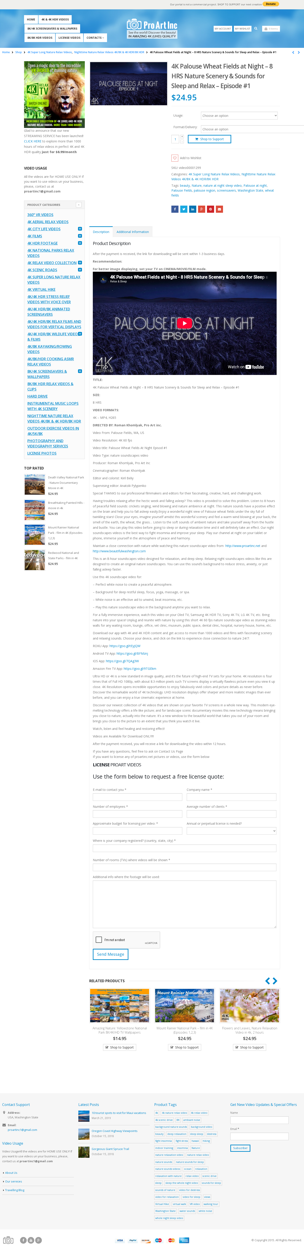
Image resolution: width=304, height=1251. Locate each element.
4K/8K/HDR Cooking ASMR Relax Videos (50, 361)
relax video (192, 1176)
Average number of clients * (207, 806)
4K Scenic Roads (42, 269)
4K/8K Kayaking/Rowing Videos (49, 349)
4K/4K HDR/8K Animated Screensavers (48, 312)
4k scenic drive (164, 1119)
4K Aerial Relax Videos (48, 221)
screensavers (226, 190)
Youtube (31, 1240)
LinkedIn (192, 209)
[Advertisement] (54, 644)
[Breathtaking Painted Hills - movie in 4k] (34, 510)
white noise (205, 1211)
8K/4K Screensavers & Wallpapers (52, 28)
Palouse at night (255, 185)
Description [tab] (101, 232)
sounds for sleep (211, 1182)
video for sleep (191, 1196)
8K (178, 1119)
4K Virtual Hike (41, 289)
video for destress (189, 1190)
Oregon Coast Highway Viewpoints (115, 1131)
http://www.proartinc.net (242, 546)
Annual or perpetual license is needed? (214, 823)
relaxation (201, 1168)
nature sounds (163, 1162)
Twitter (183, 209)
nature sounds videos (167, 1168)
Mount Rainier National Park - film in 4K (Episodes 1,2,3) (65, 532)
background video (201, 1126)
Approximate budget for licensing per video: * (125, 823)
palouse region (204, 190)
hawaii (195, 1140)
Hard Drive (37, 396)
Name (234, 1112)
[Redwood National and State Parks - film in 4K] (34, 560)
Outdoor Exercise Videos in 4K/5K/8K (53, 431)
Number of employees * (110, 806)
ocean (187, 1168)
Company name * (199, 789)
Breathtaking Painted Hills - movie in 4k (66, 505)
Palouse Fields (181, 190)
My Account (223, 28)
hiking (206, 1140)
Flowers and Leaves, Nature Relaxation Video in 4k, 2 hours (185, 1030)
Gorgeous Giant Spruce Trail (110, 1149)
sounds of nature (165, 1190)
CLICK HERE (32, 141)
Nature (197, 185)
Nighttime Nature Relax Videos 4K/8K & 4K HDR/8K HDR (54, 418)
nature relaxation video (169, 1154)
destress (211, 1134)
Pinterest (210, 209)
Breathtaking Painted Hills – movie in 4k (250, 1028)
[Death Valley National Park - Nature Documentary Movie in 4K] (34, 484)
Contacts (94, 38)
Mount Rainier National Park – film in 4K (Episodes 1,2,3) (120, 1030)
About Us (11, 1173)
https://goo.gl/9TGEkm (140, 668)
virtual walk (179, 1204)
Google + (201, 209)
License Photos (42, 453)
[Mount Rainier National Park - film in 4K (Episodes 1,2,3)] (34, 534)
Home (31, 19)
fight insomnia (163, 1140)
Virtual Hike (162, 1204)
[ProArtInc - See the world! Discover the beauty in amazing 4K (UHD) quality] (152, 28)
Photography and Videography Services (47, 443)
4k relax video (199, 1112)
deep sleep (196, 1134)
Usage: (178, 115)
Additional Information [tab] (133, 232)
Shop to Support (212, 139)
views (207, 1196)
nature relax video (198, 1154)
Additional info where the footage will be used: (126, 877)
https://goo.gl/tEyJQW (124, 646)
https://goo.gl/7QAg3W (122, 661)
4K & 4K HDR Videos (55, 19)
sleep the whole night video (182, 1182)
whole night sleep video (169, 1218)
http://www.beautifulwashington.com (119, 551)
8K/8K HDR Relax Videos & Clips (50, 386)
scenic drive (210, 1176)
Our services (13, 1181)
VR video (195, 1204)
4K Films (34, 236)
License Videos (69, 38)
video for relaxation (167, 1196)
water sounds (187, 1211)
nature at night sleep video (222, 185)
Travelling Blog (14, 1190)
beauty (185, 185)
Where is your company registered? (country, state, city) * (134, 840)
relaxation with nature (168, 1176)
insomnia (182, 1148)
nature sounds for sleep (190, 1162)
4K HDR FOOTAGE (42, 243)
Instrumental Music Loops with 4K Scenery (53, 406)
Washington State (250, 190)
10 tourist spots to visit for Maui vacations (119, 1113)
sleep (158, 1182)
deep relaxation (176, 1134)
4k (156, 1112)
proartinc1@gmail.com (22, 1130)
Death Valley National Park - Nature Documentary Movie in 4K (66, 482)
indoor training (164, 1148)
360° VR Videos (40, 214)
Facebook (174, 209)
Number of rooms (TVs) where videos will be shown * (131, 860)
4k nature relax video (174, 1112)
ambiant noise (191, 1119)
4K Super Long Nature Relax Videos (214, 174)
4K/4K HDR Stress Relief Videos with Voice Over (49, 299)
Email (219, 209)
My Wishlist (242, 28)
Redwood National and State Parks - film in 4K (63, 555)
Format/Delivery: (185, 127)
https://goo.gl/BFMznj (132, 653)
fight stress (182, 1140)
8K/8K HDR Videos (39, 38)
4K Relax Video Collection (52, 262)
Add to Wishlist (190, 158)
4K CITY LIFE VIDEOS (44, 229)
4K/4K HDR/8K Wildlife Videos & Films (53, 337)
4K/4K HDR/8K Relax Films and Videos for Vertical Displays (54, 324)
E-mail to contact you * (109, 789)
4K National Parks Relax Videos (50, 253)
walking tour (211, 1204)
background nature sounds (171, 1126)
